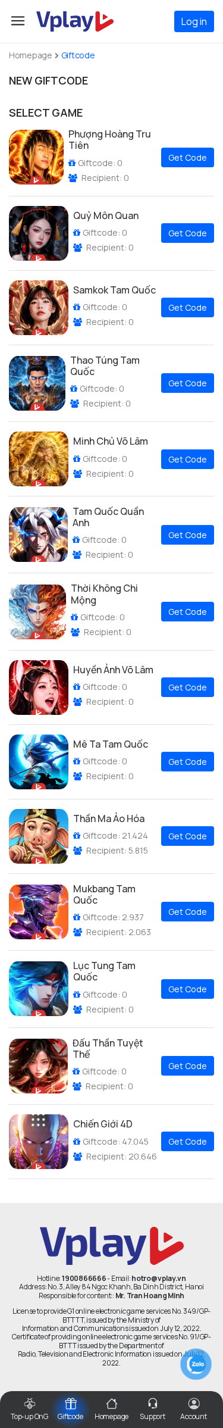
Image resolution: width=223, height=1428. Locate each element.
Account (193, 1416)
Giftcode (70, 1416)
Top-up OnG (29, 1416)
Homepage (30, 55)
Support (152, 1416)
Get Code (187, 157)
